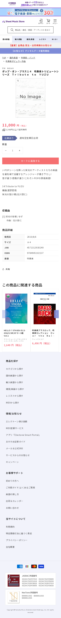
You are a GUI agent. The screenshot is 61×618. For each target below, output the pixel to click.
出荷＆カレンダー (14, 500)
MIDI (55, 39)
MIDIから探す (12, 402)
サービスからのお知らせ (18, 455)
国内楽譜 (6, 39)
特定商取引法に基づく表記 (19, 533)
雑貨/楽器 (30, 39)
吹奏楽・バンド (28, 57)
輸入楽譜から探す (14, 382)
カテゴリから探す (14, 368)
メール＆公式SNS (14, 448)
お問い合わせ (12, 507)
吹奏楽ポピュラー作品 (16, 61)
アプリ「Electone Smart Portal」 (23, 434)
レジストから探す (14, 395)
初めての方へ (12, 480)
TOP (4, 57)
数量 (4, 144)
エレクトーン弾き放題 (16, 421)
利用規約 (10, 526)
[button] (55, 20)
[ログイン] (41, 20)
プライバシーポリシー (17, 540)
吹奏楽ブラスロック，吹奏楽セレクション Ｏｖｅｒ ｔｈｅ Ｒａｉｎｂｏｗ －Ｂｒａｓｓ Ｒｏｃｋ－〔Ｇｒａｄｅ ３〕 (44, 333)
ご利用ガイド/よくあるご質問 (20, 487)
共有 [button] (8, 269)
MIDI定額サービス (15, 428)
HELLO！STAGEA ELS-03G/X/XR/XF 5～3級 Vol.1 (15, 333)
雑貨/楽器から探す (15, 388)
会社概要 (10, 546)
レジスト (42, 39)
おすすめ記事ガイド (15, 441)
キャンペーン (12, 461)
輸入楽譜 (18, 39)
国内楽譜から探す (14, 375)
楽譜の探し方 (12, 494)
